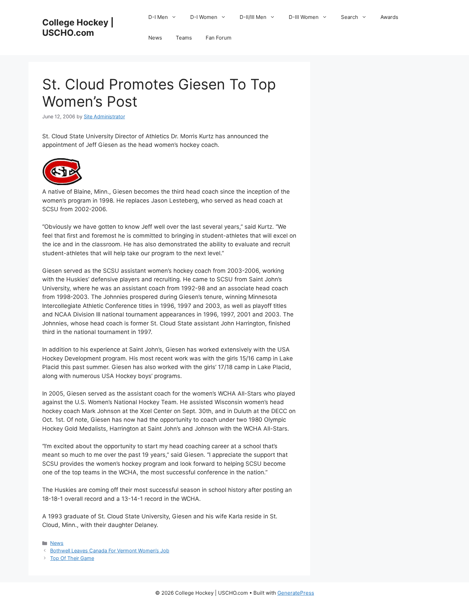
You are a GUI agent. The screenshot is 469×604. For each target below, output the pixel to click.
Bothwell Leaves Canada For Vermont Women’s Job (109, 550)
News (155, 37)
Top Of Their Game (72, 558)
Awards (389, 17)
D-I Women (203, 17)
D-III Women (304, 17)
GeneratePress (295, 593)
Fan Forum (218, 37)
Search (349, 17)
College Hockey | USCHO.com (78, 27)
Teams (184, 37)
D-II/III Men (253, 17)
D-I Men (158, 17)
